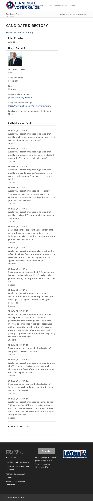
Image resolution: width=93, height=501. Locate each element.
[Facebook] (7, 26)
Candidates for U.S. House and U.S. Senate (17, 468)
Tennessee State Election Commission (15, 483)
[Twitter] (10, 26)
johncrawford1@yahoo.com (20, 97)
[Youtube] (14, 26)
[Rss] (17, 26)
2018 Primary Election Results (18, 462)
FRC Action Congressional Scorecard (15, 475)
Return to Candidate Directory (19, 32)
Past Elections (11, 457)
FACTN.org (20, 497)
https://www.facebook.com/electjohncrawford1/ (29, 106)
